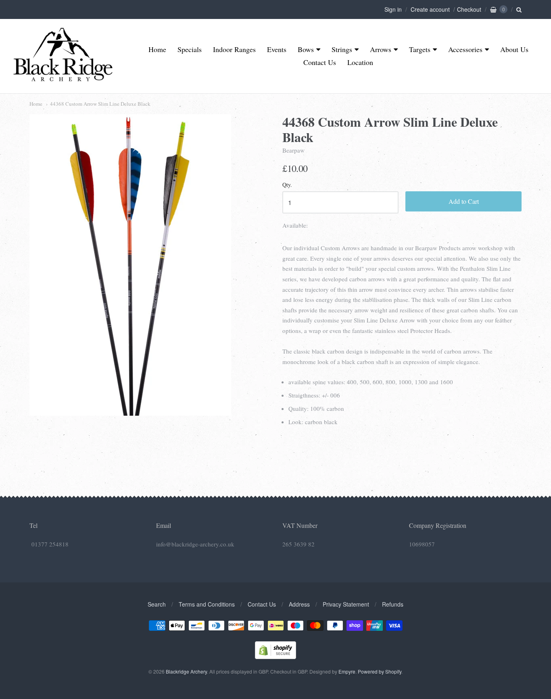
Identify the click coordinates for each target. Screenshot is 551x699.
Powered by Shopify (379, 671)
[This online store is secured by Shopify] (275, 656)
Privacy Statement (346, 604)
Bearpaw (293, 150)
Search (157, 604)
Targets (419, 49)
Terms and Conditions (207, 604)
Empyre (346, 671)
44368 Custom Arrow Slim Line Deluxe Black (100, 103)
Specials (189, 49)
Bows (306, 49)
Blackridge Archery (186, 671)
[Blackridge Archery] (62, 78)
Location (360, 62)
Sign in (393, 9)
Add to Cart (464, 201)
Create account (430, 9)
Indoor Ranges (234, 49)
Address (299, 604)
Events (276, 49)
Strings (342, 49)
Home (157, 49)
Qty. (287, 185)
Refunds (392, 604)
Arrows (380, 49)
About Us (514, 49)
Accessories (465, 49)
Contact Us (319, 62)
